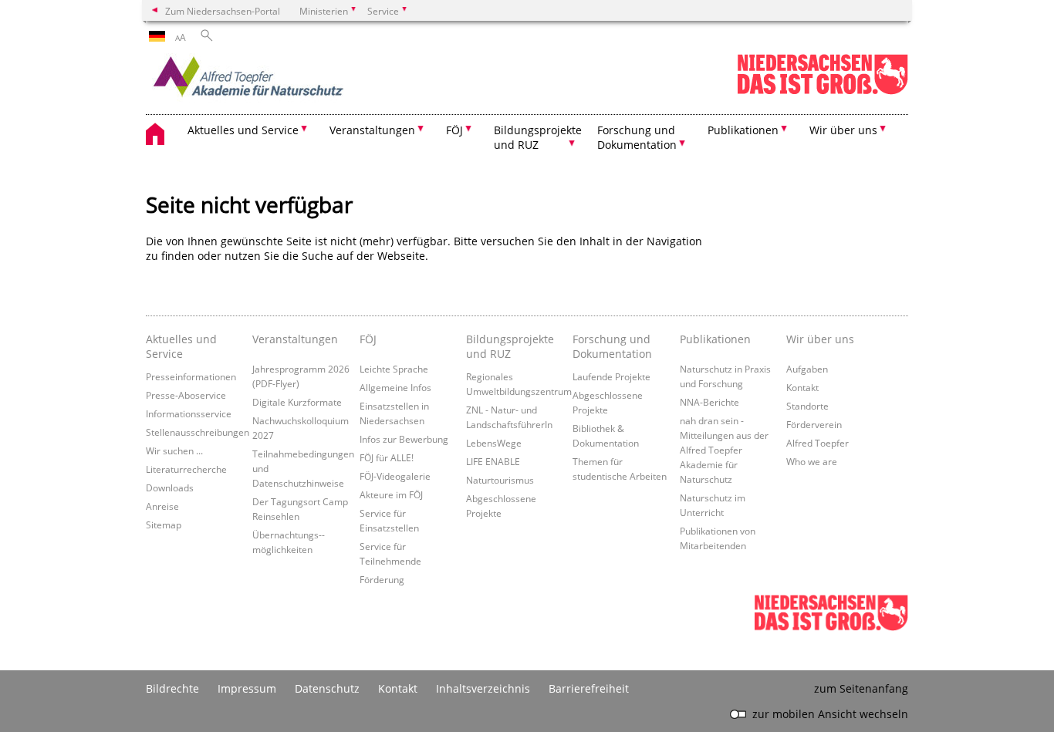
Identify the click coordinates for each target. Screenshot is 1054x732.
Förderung (382, 579)
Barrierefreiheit (589, 688)
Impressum (247, 688)
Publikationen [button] (743, 130)
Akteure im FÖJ (391, 494)
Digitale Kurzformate (297, 402)
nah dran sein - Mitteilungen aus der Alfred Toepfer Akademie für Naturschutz (724, 449)
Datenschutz (327, 688)
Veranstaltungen (295, 339)
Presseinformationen (191, 376)
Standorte (807, 406)
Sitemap (163, 524)
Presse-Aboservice (186, 395)
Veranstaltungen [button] (372, 130)
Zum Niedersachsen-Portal (222, 11)
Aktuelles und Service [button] (243, 130)
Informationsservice (188, 413)
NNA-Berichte (709, 402)
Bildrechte (172, 688)
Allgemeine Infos (395, 387)
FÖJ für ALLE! (387, 457)
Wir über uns (820, 339)
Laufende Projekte (611, 376)
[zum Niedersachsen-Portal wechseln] (822, 91)
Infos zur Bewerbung (404, 439)
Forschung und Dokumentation (612, 346)
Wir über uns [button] (843, 130)
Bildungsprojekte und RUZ (510, 346)
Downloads (170, 487)
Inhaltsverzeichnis (483, 688)
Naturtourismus (500, 480)
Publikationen (715, 339)
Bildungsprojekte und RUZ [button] (538, 137)
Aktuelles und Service (181, 346)
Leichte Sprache (394, 369)
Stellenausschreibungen (197, 432)
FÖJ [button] (454, 130)
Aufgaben (807, 369)
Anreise (162, 506)
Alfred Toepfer (817, 443)
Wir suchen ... (174, 450)
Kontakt (802, 387)
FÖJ (368, 339)
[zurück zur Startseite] (281, 81)
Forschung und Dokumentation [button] (637, 137)
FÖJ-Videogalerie (395, 476)
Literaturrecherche (186, 469)
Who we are (811, 461)
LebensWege (494, 443)
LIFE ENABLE (493, 461)
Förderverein (814, 424)
